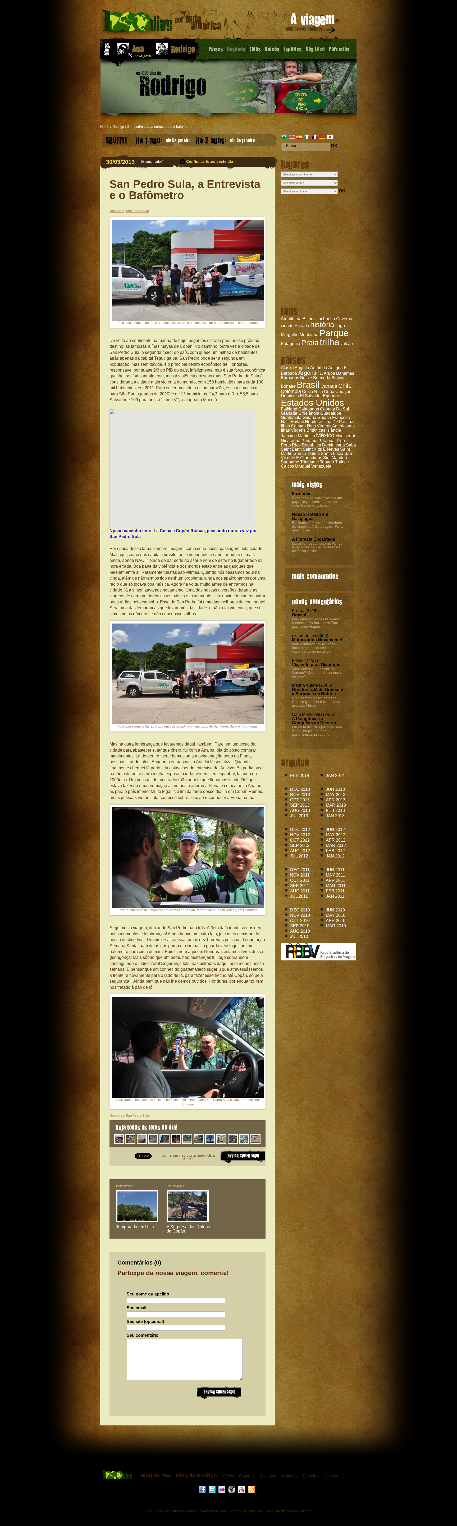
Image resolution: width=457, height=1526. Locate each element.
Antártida (318, 367)
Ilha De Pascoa (339, 421)
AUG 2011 (300, 891)
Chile (344, 385)
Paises (215, 48)
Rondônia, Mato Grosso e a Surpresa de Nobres (317, 691)
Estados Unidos (312, 403)
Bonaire (288, 386)
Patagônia (290, 343)
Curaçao (343, 391)
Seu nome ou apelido (148, 1294)
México (325, 435)
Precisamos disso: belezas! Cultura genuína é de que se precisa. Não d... (316, 701)
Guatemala (291, 417)
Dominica (290, 396)
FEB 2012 (335, 850)
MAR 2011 (336, 885)
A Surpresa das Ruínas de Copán (188, 1229)
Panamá (309, 441)
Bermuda (321, 378)
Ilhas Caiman (293, 426)
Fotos (255, 48)
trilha (329, 342)
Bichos (309, 319)
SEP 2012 (299, 845)
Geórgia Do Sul (334, 409)
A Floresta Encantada (313, 539)
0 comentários (152, 162)
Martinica (306, 436)
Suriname (290, 462)
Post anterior (124, 1186)
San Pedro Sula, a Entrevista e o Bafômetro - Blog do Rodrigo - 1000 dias (162, 22)
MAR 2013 (336, 805)
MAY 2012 (335, 835)
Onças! (299, 615)
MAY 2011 (335, 875)
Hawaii (297, 421)
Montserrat (345, 436)
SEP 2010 (299, 926)
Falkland (289, 409)
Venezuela (321, 466)
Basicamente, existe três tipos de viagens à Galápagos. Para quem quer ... (317, 526)
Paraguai (327, 441)
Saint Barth (291, 449)
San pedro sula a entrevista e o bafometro (159, 127)
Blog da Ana (155, 1475)
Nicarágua (290, 441)
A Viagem (289, 1476)
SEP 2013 (299, 805)
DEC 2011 (300, 870)
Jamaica (289, 436)
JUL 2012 (299, 856)
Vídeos (228, 1476)
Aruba (329, 373)
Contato (331, 1476)
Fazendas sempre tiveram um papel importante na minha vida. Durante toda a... (317, 501)
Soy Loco (315, 48)
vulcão (346, 343)
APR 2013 (335, 800)
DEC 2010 (300, 910)
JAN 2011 (335, 896)
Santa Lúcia (332, 453)
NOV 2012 (300, 835)
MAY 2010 (335, 915)
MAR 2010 (336, 926)
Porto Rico (291, 445)
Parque (334, 333)
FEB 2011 (335, 891)
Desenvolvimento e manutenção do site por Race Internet (270, 1511)
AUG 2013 (300, 810)
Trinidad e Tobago (317, 462)
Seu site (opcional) (145, 1322)
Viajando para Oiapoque (316, 664)
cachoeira (326, 319)
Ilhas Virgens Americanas (331, 426)
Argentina (310, 372)
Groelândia (308, 413)
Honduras (314, 421)
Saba (351, 445)
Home (104, 127)
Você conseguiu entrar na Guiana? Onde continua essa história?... (316, 672)
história (322, 324)
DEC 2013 (300, 789)
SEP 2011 (299, 885)
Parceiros (339, 48)
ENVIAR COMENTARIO (243, 1156)
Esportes (293, 48)
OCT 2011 (299, 880)
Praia (310, 342)
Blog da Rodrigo (196, 1475)
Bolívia (337, 378)
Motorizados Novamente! (317, 640)
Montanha (309, 334)
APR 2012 (335, 840)
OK (334, 145)
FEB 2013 (335, 810)
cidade (287, 325)
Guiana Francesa (333, 417)
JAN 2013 (335, 816)
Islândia (333, 430)
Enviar (219, 1392)
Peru (342, 440)
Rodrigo (118, 127)
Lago (340, 325)
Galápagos (308, 409)
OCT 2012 (300, 840)
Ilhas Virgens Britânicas (303, 430)
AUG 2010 (300, 931)
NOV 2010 (300, 915)
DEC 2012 (300, 829)
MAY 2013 (335, 794)
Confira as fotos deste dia (209, 161)
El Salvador (311, 396)
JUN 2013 (335, 789)
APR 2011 (335, 880)
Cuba (329, 391)
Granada (289, 413)
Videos (272, 48)
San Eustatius (307, 453)
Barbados (290, 378)
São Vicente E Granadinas (316, 455)
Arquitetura (291, 319)
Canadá (329, 386)
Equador (331, 396)
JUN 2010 (335, 910)
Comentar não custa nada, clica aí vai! (188, 1157)
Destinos (236, 48)
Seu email (136, 1308)
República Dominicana (323, 445)
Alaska (287, 367)
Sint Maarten (335, 457)
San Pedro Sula (137, 211)
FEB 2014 (299, 775)
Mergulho (290, 334)
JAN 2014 (335, 775)
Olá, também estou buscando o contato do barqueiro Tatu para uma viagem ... (316, 623)
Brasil (308, 385)
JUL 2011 (299, 896)
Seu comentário (142, 1335)
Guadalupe (330, 413)
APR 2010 (335, 920)
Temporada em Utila (135, 1227)
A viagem (311, 24)
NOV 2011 (300, 875)
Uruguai (302, 466)
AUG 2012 (300, 850)
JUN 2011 (335, 870)
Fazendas (302, 493)
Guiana (309, 417)
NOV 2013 (300, 794)
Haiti (285, 421)
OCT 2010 (300, 920)
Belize (306, 378)
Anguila (302, 367)
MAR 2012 (336, 845)
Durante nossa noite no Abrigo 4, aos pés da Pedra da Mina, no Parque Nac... (317, 547)
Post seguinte (175, 1186)
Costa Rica (312, 391)
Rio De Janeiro (163, 139)
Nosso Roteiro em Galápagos (310, 516)
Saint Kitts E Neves (321, 449)
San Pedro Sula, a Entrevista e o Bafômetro (184, 189)
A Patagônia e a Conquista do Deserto (314, 720)
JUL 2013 (299, 816)
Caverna (344, 319)
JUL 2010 (299, 936)
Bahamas (345, 373)
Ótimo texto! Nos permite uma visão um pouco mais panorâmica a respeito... (317, 731)
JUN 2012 (335, 829)
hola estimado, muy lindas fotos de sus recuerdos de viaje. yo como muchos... (314, 647)
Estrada (302, 325)
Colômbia (291, 391)
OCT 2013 (300, 800)
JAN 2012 (335, 856)
